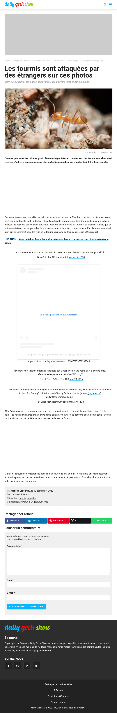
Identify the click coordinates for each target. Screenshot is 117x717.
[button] (110, 4)
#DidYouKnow (21, 370)
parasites (31, 498)
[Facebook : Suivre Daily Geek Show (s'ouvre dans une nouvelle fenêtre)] (8, 665)
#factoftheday (45, 374)
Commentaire (14, 546)
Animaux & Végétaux (29, 501)
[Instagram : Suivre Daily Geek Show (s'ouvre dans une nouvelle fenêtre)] (17, 665)
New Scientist (22, 494)
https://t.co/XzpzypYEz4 (92, 252)
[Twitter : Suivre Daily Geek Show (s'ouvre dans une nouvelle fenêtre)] (36, 665)
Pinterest (58, 521)
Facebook (14, 521)
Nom (10, 580)
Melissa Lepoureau (20, 490)
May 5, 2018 (78, 401)
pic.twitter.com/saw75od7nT (60, 397)
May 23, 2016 (76, 379)
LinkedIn (36, 521)
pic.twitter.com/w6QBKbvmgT (67, 374)
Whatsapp (101, 521)
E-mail (11, 592)
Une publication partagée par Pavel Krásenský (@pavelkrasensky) (58, 354)
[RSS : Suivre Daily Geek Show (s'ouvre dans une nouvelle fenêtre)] (27, 665)
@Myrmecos (93, 393)
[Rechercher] (105, 5)
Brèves (44, 501)
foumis (22, 498)
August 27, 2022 (77, 257)
